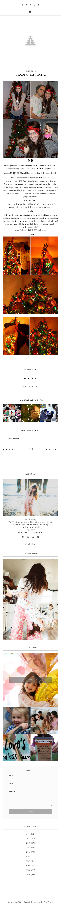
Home (30, 449)
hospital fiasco (29, 204)
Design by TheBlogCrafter (43, 902)
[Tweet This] (25, 378)
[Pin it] (32, 378)
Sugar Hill (28, 902)
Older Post (52, 450)
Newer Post (9, 450)
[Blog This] (36, 378)
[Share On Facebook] (28, 378)
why (35, 196)
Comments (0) (31, 370)
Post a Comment (13, 438)
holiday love (33, 386)
